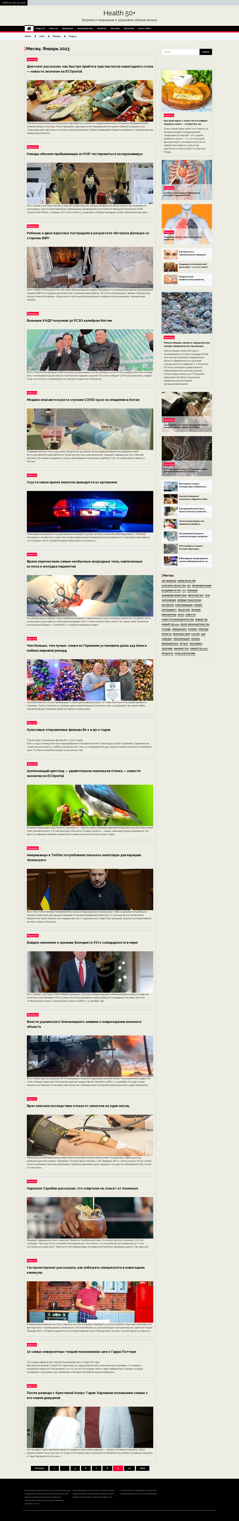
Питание (115, 28)
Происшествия (181, 634)
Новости (40, 28)
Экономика (195, 644)
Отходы (166, 629)
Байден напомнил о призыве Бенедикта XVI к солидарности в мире (82, 942)
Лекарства (184, 610)
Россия (195, 634)
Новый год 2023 (170, 624)
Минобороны (169, 615)
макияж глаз (181, 649)
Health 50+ (119, 13)
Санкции (167, 639)
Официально (179, 629)
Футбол (184, 644)
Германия (192, 590)
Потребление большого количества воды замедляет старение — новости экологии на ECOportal (194, 535)
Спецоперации (181, 639)
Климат (198, 605)
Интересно (168, 605)
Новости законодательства (178, 620)
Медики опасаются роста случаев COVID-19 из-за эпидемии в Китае (83, 400)
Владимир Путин (171, 590)
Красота (53, 28)
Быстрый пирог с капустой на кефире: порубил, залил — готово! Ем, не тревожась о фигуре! (186, 122)
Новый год (201, 620)
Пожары (192, 629)
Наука (181, 615)
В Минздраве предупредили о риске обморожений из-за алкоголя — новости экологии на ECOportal (193, 560)
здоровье (167, 649)
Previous (39, 1468)
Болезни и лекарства (174, 586)
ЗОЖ (207, 595)
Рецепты (101, 28)
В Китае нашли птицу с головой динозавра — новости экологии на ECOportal (186, 470)
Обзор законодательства (194, 624)
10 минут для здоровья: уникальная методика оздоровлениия (182, 194)
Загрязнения (169, 600)
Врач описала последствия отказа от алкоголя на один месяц (78, 1106)
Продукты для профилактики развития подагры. (191, 278)
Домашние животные (174, 595)
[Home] (29, 28)
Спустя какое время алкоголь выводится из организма (72, 482)
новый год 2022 (199, 649)
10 (129, 1468)
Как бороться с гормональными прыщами (192, 253)
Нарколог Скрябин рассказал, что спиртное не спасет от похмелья (82, 1188)
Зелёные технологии (189, 600)
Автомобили (169, 581)
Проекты (167, 634)
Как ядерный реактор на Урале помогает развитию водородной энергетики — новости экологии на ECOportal (192, 510)
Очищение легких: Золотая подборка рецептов (183, 238)
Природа (203, 629)
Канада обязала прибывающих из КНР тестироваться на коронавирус (85, 154)
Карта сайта (144, 28)
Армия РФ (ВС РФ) (186, 581)
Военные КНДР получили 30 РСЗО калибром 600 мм (69, 321)
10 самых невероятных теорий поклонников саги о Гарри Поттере (81, 1352)
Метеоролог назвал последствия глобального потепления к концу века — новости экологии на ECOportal (193, 485)
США (203, 634)
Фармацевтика (85, 28)
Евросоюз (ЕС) (196, 595)
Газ (184, 590)
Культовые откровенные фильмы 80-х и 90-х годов (68, 730)
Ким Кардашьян (184, 605)
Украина (195, 639)
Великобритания (201, 586)
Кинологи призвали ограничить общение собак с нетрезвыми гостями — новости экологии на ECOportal (193, 498)
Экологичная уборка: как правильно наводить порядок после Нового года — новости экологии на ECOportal (193, 523)
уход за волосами (185, 653)
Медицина (67, 28)
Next (142, 1468)
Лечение (196, 610)
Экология (129, 28)
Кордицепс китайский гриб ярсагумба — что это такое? (193, 265)
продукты (167, 653)
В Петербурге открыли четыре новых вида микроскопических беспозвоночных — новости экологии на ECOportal (193, 547)
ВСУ (189, 586)
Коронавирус (169, 610)
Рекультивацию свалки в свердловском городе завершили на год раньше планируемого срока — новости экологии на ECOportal (187, 344)
